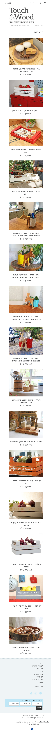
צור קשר (40, 668)
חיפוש (41, 682)
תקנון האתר (39, 676)
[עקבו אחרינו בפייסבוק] (41, 694)
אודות (41, 671)
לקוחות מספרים (37, 666)
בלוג (41, 663)
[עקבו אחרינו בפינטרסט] (36, 694)
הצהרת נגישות (37, 679)
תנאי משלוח (38, 674)
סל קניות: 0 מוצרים (37, 3)
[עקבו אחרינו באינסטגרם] (31, 694)
